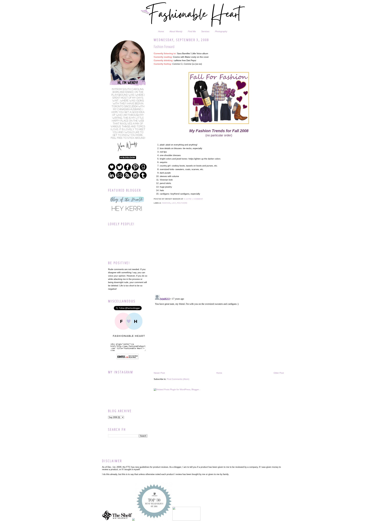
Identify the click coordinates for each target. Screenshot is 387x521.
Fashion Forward (164, 46)
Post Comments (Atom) (178, 379)
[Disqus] (219, 253)
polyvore (182, 203)
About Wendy (175, 31)
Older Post (279, 373)
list (174, 203)
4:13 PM (187, 199)
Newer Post (159, 373)
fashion (166, 203)
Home (161, 31)
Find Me (192, 31)
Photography (221, 31)
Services (205, 31)
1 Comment (197, 199)
